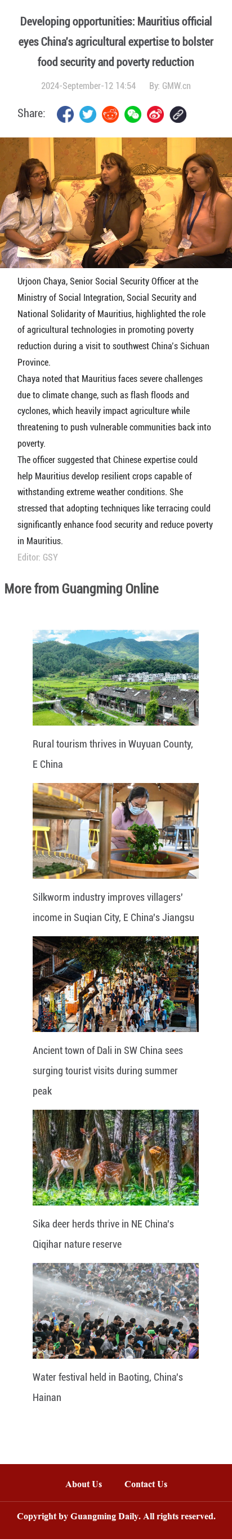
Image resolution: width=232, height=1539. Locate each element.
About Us (83, 1485)
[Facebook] (65, 114)
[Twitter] (87, 114)
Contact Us (151, 1485)
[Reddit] (110, 114)
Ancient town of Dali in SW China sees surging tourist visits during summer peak (108, 1070)
